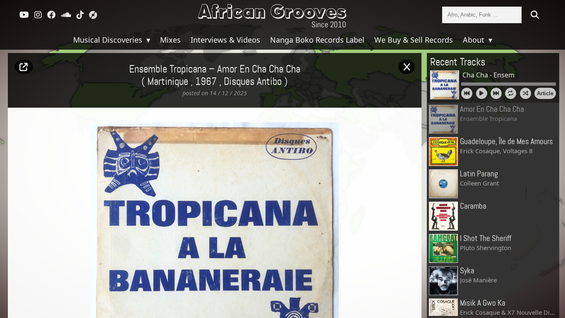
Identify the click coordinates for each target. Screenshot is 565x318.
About (474, 40)
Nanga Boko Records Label (317, 40)
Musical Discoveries (108, 40)
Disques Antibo (253, 82)
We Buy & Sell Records (413, 40)
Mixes (170, 40)
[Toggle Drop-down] (147, 40)
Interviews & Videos (225, 40)
